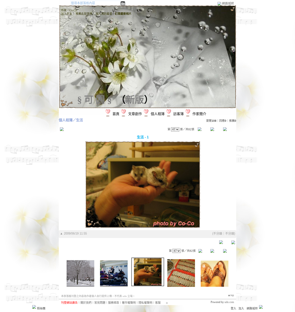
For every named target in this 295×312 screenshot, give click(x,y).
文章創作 (135, 114)
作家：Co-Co (69, 10)
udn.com (229, 302)
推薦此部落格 (84, 13)
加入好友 (66, 13)
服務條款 (113, 302)
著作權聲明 (129, 302)
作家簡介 (199, 114)
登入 (233, 308)
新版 (135, 100)
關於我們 (85, 302)
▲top (231, 295)
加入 (241, 308)
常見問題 (99, 302)
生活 (79, 120)
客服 (158, 302)
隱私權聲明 (145, 302)
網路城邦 (228, 3)
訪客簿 (178, 114)
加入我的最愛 (104, 13)
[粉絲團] (34, 307)
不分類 (217, 233)
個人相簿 (158, 114)
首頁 (115, 114)
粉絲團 (41, 308)
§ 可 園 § (94, 100)
